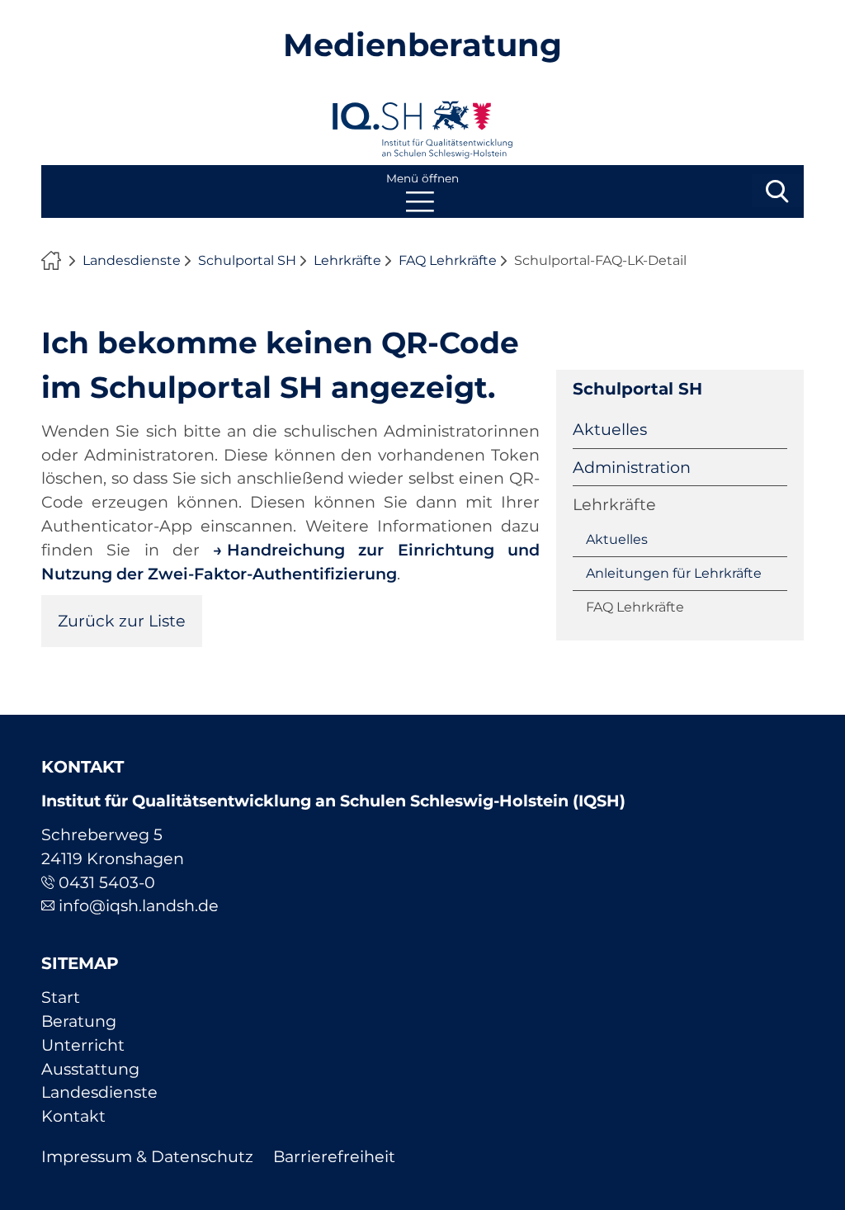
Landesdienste (132, 260)
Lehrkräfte (347, 260)
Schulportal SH (247, 260)
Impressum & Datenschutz (147, 1156)
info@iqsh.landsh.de (139, 905)
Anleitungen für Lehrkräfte (674, 573)
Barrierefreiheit (334, 1156)
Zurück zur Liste (122, 621)
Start (60, 997)
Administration (632, 467)
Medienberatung (422, 45)
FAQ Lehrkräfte (448, 260)
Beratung (78, 1021)
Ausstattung (90, 1069)
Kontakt (73, 1116)
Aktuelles (610, 429)
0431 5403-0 (107, 882)
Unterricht (83, 1045)
